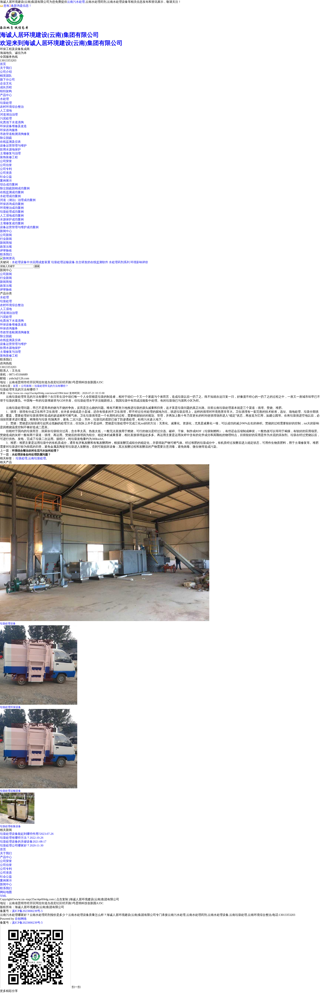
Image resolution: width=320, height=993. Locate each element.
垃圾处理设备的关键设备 (16, 841)
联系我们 (6, 254)
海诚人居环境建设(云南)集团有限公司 (61, 38)
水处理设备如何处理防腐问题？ (31, 454)
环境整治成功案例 (12, 207)
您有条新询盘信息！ (18, 5)
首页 (3, 64)
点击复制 (62, 899)
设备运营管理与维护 (13, 145)
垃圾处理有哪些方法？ (15, 837)
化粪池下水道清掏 (12, 122)
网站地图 (6, 892)
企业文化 (6, 83)
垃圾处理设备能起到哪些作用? (20, 833)
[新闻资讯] (7, 258)
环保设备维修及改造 (13, 126)
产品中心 (6, 95)
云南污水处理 (76, 1)
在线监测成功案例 (12, 192)
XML (3, 895)
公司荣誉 (6, 161)
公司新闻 (6, 234)
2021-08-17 (39, 841)
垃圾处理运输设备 (63, 262)
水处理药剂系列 (119, 262)
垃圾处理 (6, 102)
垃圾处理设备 (8, 623)
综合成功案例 (9, 184)
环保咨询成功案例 (12, 203)
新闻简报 (6, 242)
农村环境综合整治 (12, 106)
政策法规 (6, 246)
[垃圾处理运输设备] (38, 787)
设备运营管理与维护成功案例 (19, 227)
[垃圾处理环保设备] (38, 703)
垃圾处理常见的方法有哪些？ (51, 386)
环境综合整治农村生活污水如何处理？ (35, 450)
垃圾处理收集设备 (10, 826)
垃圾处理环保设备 (10, 707)
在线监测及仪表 (10, 141)
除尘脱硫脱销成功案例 (15, 188)
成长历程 (6, 87)
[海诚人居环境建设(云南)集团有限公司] (14, 27)
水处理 (4, 98)
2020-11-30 (36, 845)
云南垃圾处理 (37, 458)
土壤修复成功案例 (12, 223)
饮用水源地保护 (10, 149)
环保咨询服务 (9, 130)
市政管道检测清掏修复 (15, 133)
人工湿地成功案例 (12, 215)
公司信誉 (6, 165)
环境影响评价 (139, 262)
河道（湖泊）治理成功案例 (18, 200)
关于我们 (6, 67)
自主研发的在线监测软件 (92, 262)
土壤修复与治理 (10, 153)
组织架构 (6, 91)
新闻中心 (6, 231)
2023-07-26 (47, 833)
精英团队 (6, 75)
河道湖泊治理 (9, 114)
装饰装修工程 (9, 157)
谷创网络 (21, 918)
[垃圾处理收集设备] (17, 822)
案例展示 (6, 180)
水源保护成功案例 (12, 219)
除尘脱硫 (6, 137)
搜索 (37, 266)
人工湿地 (6, 110)
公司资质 (6, 172)
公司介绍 (6, 71)
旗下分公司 (7, 79)
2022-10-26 (36, 837)
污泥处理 (6, 118)
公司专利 (6, 168)
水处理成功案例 (10, 196)
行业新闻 (6, 238)
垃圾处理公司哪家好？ (15, 845)
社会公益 (6, 176)
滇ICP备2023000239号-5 (27, 911)
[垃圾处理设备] (104, 620)
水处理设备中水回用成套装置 (31, 262)
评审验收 (6, 250)
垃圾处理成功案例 (12, 211)
